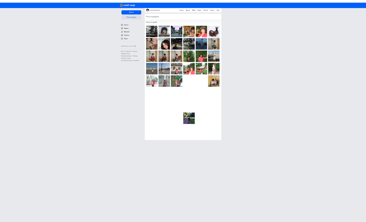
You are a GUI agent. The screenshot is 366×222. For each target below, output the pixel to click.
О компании (127, 51)
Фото (194, 10)
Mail (122, 51)
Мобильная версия (126, 56)
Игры (218, 10)
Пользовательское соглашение (130, 60)
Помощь (135, 56)
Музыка (206, 10)
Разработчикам (125, 53)
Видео (200, 10)
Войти (131, 12)
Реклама (134, 51)
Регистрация (131, 17)
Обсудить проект (126, 58)
